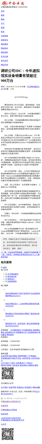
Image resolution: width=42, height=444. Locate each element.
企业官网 (4, 356)
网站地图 (36, 387)
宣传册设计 (20, 363)
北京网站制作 (15, 330)
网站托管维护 (6, 365)
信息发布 (15, 365)
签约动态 (4, 61)
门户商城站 (31, 356)
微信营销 (23, 365)
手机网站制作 (6, 358)
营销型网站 (22, 356)
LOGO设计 (5, 363)
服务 (2, 15)
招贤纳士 (20, 387)
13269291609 (6, 418)
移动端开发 (12, 276)
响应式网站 (13, 356)
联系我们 (28, 387)
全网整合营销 (32, 365)
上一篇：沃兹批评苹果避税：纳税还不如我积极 (20, 252)
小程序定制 (26, 358)
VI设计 (13, 363)
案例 (2, 19)
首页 (2, 11)
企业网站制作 (32, 332)
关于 (2, 23)
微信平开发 (16, 358)
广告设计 (29, 363)
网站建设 (4, 44)
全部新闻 (4, 36)
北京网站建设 (12, 274)
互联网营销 (12, 281)
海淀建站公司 (10, 332)
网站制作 (4, 48)
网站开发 (4, 65)
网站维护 (4, 52)
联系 (2, 32)
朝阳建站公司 (21, 332)
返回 (5, 267)
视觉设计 (11, 279)
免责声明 (12, 387)
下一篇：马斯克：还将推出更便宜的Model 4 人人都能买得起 (21, 254)
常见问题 (4, 56)
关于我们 (4, 387)
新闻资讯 (4, 40)
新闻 (2, 28)
